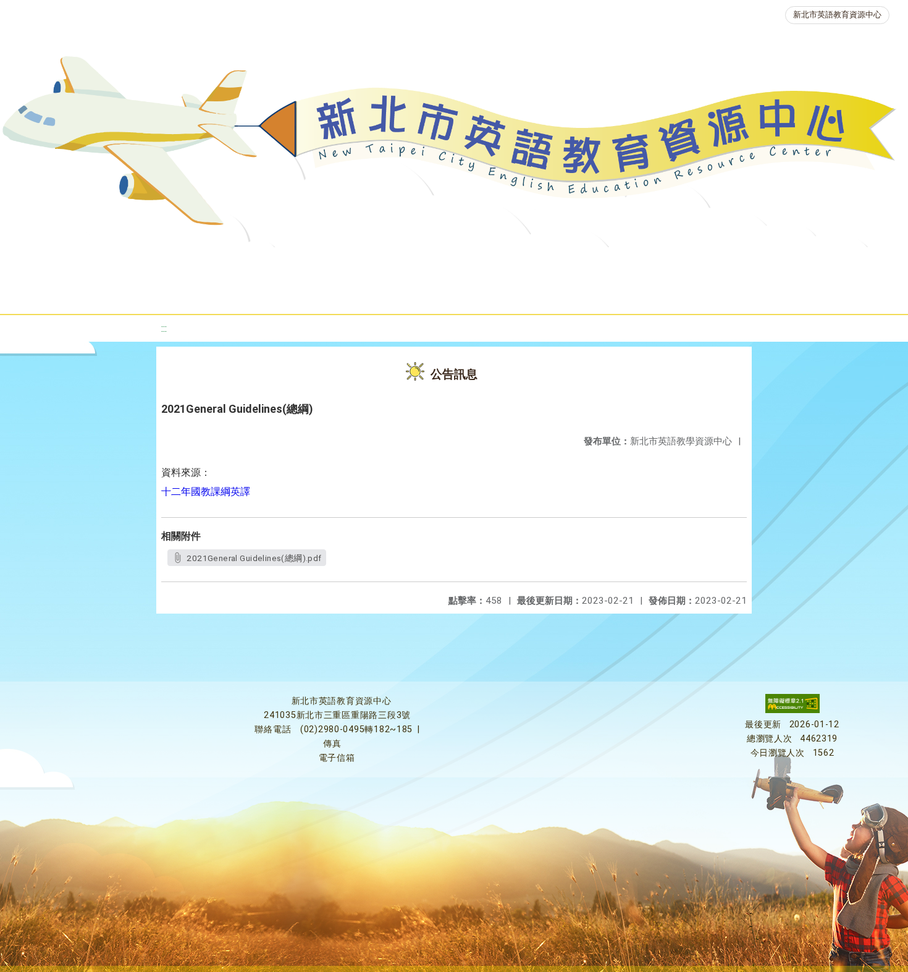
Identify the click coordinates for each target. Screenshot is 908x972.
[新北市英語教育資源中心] (454, 144)
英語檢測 (508, 262)
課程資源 (196, 262)
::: (164, 328)
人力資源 (656, 262)
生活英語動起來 (743, 262)
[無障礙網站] (792, 710)
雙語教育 (831, 262)
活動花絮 (446, 293)
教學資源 (270, 262)
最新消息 (136, 262)
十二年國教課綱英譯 (205, 491)
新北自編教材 (352, 262)
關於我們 (62, 262)
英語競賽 (582, 262)
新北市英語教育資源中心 (837, 14)
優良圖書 (434, 262)
